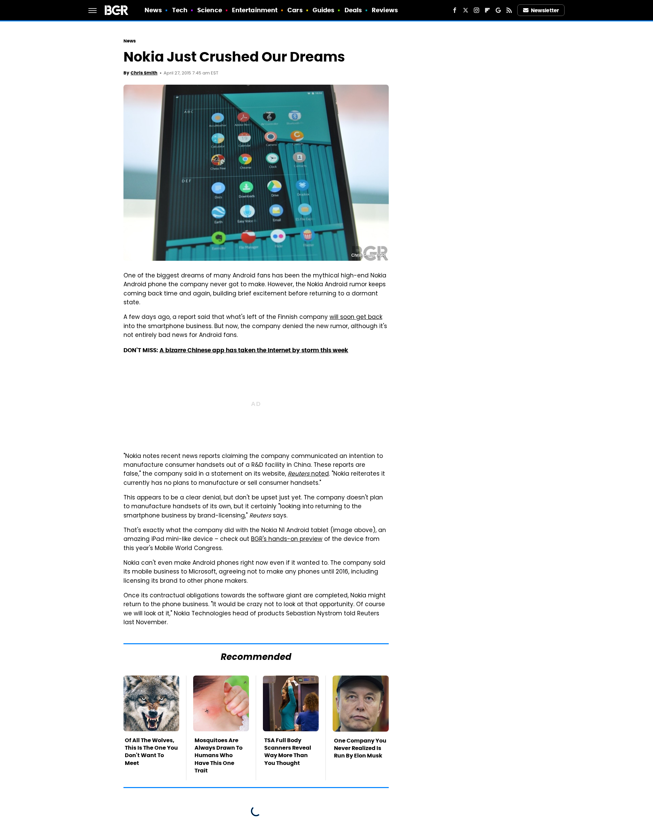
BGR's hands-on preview (286, 539)
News (153, 10)
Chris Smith (144, 73)
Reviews (385, 10)
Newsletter (545, 10)
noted (308, 474)
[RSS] (509, 10)
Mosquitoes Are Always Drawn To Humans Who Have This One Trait (218, 755)
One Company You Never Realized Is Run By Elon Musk (360, 748)
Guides (324, 10)
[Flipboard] (487, 10)
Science (209, 10)
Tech (179, 10)
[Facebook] (454, 10)
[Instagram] (476, 10)
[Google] (498, 10)
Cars (294, 10)
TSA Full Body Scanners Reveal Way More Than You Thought (287, 752)
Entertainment (255, 10)
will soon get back (356, 317)
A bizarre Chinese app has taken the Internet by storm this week (254, 350)
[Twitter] (465, 10)
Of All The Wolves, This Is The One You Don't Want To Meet (151, 752)
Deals (353, 10)
